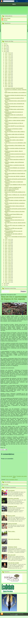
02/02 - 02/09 (8, 276)
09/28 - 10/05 (8, 72)
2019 (5, 44)
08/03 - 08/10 (8, 85)
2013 (5, 283)
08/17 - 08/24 (8, 82)
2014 (5, 51)
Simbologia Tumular (12, 506)
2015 (5, 50)
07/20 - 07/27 (8, 239)
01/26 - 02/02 (8, 277)
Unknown (5, 20)
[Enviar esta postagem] (19, 301)
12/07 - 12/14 (8, 57)
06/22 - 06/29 (8, 245)
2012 (5, 285)
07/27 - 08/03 (8, 86)
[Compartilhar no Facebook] (6, 449)
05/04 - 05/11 (8, 256)
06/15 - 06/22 (8, 247)
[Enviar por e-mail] (1, 449)
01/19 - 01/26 (8, 279)
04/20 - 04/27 (8, 259)
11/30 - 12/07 (8, 59)
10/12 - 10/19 (8, 69)
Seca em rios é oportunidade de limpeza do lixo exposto (14, 298)
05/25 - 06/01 (8, 251)
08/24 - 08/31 (8, 80)
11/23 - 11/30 (8, 60)
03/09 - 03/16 (8, 268)
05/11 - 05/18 (8, 254)
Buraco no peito (11, 515)
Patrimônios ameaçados (13, 498)
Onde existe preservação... (14, 539)
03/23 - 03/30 (8, 265)
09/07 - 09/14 (8, 77)
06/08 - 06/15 (8, 248)
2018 (5, 45)
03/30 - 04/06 (8, 263)
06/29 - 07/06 (8, 244)
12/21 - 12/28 (8, 54)
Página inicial (14, 477)
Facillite (16, 614)
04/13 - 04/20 (8, 260)
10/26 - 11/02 (8, 66)
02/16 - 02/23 (8, 273)
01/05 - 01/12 (8, 282)
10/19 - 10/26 (8, 68)
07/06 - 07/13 (8, 242)
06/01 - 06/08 (8, 250)
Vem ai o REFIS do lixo (10, 190)
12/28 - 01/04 (8, 53)
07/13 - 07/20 (8, 240)
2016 (5, 48)
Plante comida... (11, 531)
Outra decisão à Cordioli (13, 562)
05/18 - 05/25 (8, 253)
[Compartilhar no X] (4, 449)
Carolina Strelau (6, 18)
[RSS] (2, 614)
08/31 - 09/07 (8, 79)
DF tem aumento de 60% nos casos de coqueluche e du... (13, 231)
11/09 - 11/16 (8, 63)
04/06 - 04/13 (8, 262)
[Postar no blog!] (3, 449)
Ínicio (14, 4)
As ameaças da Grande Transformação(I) (14, 88)
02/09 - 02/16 (8, 274)
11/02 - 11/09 (8, 65)
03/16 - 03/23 (8, 266)
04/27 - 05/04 (8, 257)
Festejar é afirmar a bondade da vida (13, 187)
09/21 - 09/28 (8, 74)
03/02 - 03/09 (8, 269)
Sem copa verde (11, 554)
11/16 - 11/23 (8, 62)
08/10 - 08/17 (8, 83)
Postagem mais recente (6, 476)
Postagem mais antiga (21, 476)
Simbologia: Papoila (12, 546)
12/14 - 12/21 (8, 56)
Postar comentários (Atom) (12, 479)
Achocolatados (11, 490)
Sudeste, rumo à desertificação (12, 188)
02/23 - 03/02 (8, 271)
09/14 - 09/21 (8, 76)
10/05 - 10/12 (8, 71)
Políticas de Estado (12, 523)
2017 (5, 47)
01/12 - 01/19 (8, 280)
